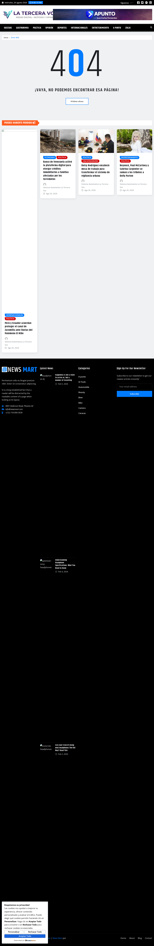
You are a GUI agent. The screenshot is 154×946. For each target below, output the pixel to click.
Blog (140, 938)
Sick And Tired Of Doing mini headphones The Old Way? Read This (65, 748)
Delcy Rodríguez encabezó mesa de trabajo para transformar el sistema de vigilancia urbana (95, 170)
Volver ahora (77, 101)
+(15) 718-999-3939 (13, 412)
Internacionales (79, 28)
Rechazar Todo (35, 932)
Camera (82, 408)
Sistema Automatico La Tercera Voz (18, 343)
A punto (117, 28)
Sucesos (8, 28)
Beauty (81, 392)
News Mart (57, 938)
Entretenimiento (100, 28)
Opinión (49, 28)
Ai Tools (82, 382)
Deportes (62, 28)
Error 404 (15, 37)
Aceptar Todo (25, 936)
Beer (80, 397)
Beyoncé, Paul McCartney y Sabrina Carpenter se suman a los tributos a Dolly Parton (134, 170)
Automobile (83, 387)
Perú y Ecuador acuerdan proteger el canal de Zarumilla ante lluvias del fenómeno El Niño (18, 328)
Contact (148, 938)
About (132, 938)
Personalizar (13, 932)
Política (37, 28)
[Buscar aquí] (151, 27)
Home (123, 938)
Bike (80, 402)
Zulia (128, 28)
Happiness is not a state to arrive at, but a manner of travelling (65, 377)
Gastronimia (22, 28)
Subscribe (134, 394)
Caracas (82, 413)
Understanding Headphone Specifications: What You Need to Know (65, 564)
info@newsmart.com (14, 409)
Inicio (6, 37)
